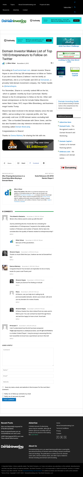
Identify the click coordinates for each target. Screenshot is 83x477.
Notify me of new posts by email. (14, 396)
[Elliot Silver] (4, 63)
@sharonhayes (10, 86)
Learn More (34, 435)
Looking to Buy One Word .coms (68, 61)
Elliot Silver (12, 63)
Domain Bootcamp (22, 127)
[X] (75, 12)
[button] (81, 7)
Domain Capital (65, 141)
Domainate (45, 80)
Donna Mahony (17, 136)
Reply (11, 234)
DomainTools (65, 126)
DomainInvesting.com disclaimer (32, 471)
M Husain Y (14, 325)
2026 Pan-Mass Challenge (69, 46)
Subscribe (67, 7)
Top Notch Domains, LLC (27, 195)
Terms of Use (46, 196)
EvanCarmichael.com (21, 70)
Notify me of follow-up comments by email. (17, 394)
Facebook (16, 201)
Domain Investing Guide (68, 101)
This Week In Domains (17, 216)
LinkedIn (22, 201)
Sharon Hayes (15, 252)
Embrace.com (65, 152)
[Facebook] (75, 2)
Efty (61, 76)
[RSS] (75, 7)
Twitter (49, 200)
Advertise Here (65, 122)
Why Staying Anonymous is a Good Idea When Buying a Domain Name (13, 178)
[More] (44, 163)
